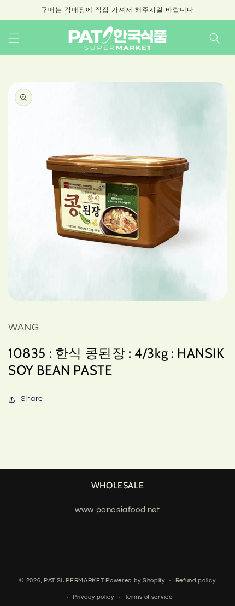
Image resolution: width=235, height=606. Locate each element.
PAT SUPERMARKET (74, 580)
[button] (14, 38)
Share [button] (32, 399)
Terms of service (149, 597)
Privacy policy (93, 597)
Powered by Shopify (135, 580)
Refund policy (195, 581)
